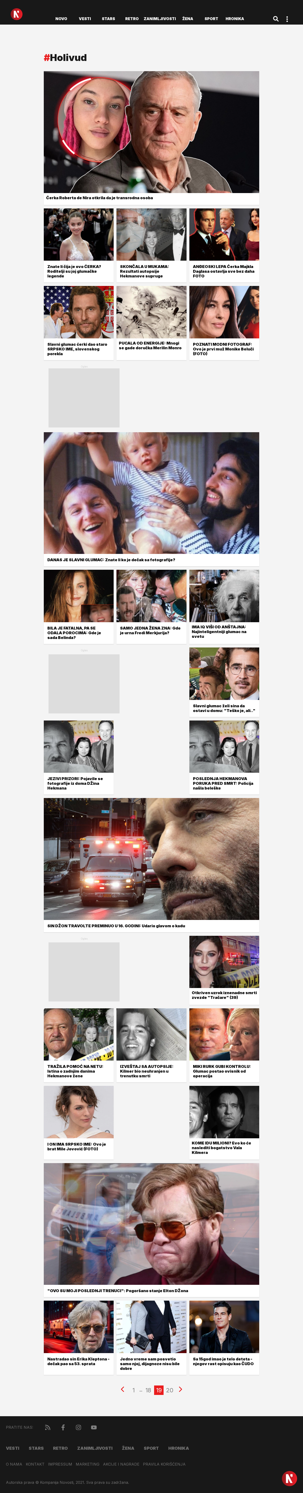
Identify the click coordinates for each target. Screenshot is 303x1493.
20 (169, 1390)
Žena (187, 18)
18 (148, 1390)
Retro (132, 18)
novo (61, 18)
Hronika (235, 18)
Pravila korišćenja (164, 1464)
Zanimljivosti (160, 18)
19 (159, 1390)
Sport (211, 18)
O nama (14, 1464)
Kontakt (35, 1464)
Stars (108, 18)
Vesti (85, 18)
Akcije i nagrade (121, 1464)
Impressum (60, 1464)
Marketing (87, 1464)
